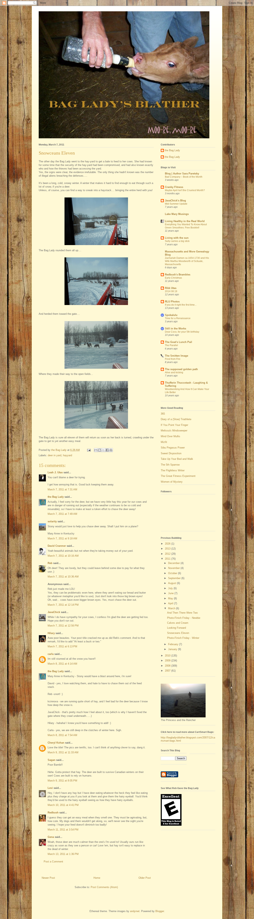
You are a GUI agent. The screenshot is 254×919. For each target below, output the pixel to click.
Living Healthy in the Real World (185, 221)
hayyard (67, 455)
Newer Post (48, 877)
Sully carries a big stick (177, 241)
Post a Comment (53, 861)
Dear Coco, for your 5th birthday (182, 331)
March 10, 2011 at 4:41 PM (63, 805)
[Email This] (96, 450)
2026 (168, 543)
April (171, 603)
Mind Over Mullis (170, 436)
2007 (168, 670)
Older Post (145, 877)
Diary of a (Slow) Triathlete (176, 419)
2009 (168, 660)
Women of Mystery (172, 481)
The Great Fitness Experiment (178, 475)
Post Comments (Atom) (104, 887)
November (174, 568)
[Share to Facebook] (107, 450)
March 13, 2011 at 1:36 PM (63, 854)
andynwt (135, 911)
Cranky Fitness (174, 187)
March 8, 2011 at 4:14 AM (62, 663)
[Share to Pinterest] (111, 450)
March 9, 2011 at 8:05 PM (62, 780)
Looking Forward (176, 627)
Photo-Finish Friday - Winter (183, 637)
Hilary (51, 633)
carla (51, 653)
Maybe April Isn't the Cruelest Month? (185, 190)
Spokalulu (171, 315)
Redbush (53, 812)
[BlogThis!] (100, 450)
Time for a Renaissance (177, 318)
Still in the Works (175, 328)
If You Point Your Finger (174, 424)
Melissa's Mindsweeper (174, 430)
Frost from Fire (172, 359)
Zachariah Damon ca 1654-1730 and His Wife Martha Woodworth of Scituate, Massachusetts (187, 261)
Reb (50, 563)
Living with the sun (177, 237)
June (171, 593)
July (171, 588)
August (172, 583)
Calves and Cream (177, 622)
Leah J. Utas (55, 472)
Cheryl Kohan (56, 742)
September (174, 578)
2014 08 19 (171, 291)
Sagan (51, 759)
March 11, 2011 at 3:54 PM (63, 829)
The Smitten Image (176, 355)
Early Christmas (173, 277)
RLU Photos (172, 301)
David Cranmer (57, 545)
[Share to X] (103, 450)
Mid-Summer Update (176, 203)
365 (163, 413)
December (174, 563)
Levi (50, 787)
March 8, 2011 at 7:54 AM (62, 735)
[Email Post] (88, 449)
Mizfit (164, 442)
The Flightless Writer (173, 470)
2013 (168, 548)
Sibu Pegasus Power (173, 447)
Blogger (159, 911)
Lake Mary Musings (177, 214)
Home (96, 877)
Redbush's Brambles (177, 274)
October (173, 573)
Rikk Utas (170, 288)
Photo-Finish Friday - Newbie (183, 617)
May (171, 598)
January (173, 649)
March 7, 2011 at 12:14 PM (63, 604)
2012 (168, 553)
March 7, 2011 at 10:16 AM (63, 555)
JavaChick (54, 612)
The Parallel (171, 345)
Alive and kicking (174, 372)
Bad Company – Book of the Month (183, 176)
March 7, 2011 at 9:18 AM (62, 538)
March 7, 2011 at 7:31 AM (62, 489)
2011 (168, 558)
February (173, 644)
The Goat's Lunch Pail (178, 342)
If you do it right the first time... (180, 304)
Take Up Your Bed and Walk (177, 458)
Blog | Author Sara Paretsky (182, 173)
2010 (168, 655)
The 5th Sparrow (170, 464)
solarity (52, 521)
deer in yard (54, 455)
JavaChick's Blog (175, 200)
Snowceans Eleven (178, 632)
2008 (168, 665)
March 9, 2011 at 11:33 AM (63, 752)
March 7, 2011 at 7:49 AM (62, 513)
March (172, 608)
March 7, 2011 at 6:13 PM (62, 646)
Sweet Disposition (171, 453)
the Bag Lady (56, 496)
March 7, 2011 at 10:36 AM (63, 576)
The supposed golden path (181, 369)
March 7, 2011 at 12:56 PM (63, 625)
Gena (51, 836)
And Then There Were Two (182, 612)
